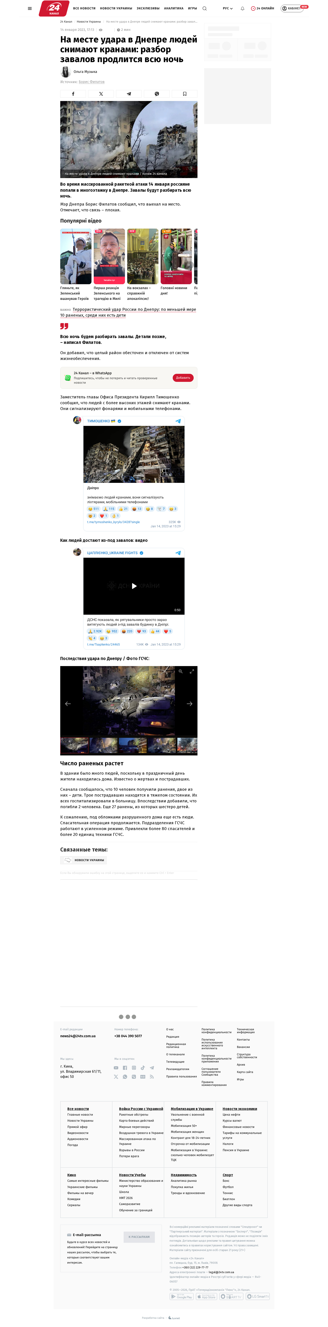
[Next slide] (189, 703)
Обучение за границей (135, 1210)
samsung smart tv (258, 1296)
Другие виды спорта (237, 1205)
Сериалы (73, 1205)
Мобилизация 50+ (184, 1126)
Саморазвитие (129, 1204)
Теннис (228, 1193)
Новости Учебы (132, 1175)
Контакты (243, 1039)
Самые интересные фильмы (87, 1181)
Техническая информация (246, 1031)
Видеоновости (78, 1133)
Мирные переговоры (134, 1127)
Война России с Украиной (141, 1109)
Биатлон (229, 1199)
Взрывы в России (132, 1150)
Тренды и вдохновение (188, 1193)
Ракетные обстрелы (133, 1115)
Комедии (73, 1199)
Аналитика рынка (184, 1181)
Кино (71, 1175)
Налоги (228, 1144)
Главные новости (80, 1115)
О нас (170, 1029)
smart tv (231, 1296)
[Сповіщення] (242, 8)
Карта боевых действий (136, 1121)
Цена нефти (231, 1115)
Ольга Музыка (85, 72)
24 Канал (66, 21)
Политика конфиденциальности (216, 1031)
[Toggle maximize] (191, 671)
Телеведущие (175, 1061)
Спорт (228, 1175)
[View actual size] (180, 671)
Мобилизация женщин (187, 1132)
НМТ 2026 (126, 1198)
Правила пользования (181, 1076)
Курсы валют (232, 1121)
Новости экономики (240, 1109)
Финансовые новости (238, 1127)
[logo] (54, 8)
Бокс (226, 1181)
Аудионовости (77, 1139)
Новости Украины (116, 8)
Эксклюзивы (148, 8)
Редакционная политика (176, 1046)
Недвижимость (184, 1175)
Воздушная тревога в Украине (141, 1133)
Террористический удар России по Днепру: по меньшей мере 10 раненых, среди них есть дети (128, 312)
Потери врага (129, 1156)
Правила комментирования (214, 1084)
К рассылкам (139, 1237)
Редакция (172, 1036)
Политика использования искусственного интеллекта (212, 1044)
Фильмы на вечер (80, 1193)
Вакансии (243, 1047)
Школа (124, 1192)
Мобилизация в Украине (192, 1109)
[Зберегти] (184, 93)
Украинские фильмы (82, 1187)
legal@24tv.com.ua (221, 1272)
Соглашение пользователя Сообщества (211, 1072)
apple (206, 1296)
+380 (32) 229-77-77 (195, 1267)
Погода (72, 1145)
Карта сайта (245, 1072)
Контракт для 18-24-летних (190, 1138)
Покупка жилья (182, 1187)
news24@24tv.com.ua (78, 1036)
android (182, 1296)
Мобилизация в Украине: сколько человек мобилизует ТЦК (192, 1155)
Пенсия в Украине (236, 1150)
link (116, 1068)
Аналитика (174, 8)
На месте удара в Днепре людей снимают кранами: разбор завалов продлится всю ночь (151, 21)
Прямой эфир (77, 1127)
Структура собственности (247, 1056)
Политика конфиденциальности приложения (216, 1058)
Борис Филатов (92, 82)
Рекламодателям (177, 1069)
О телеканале (175, 1054)
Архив (241, 1064)
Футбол (228, 1187)
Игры (192, 8)
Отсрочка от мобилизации (190, 1144)
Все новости (84, 8)
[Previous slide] (68, 703)
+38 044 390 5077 (128, 1036)
